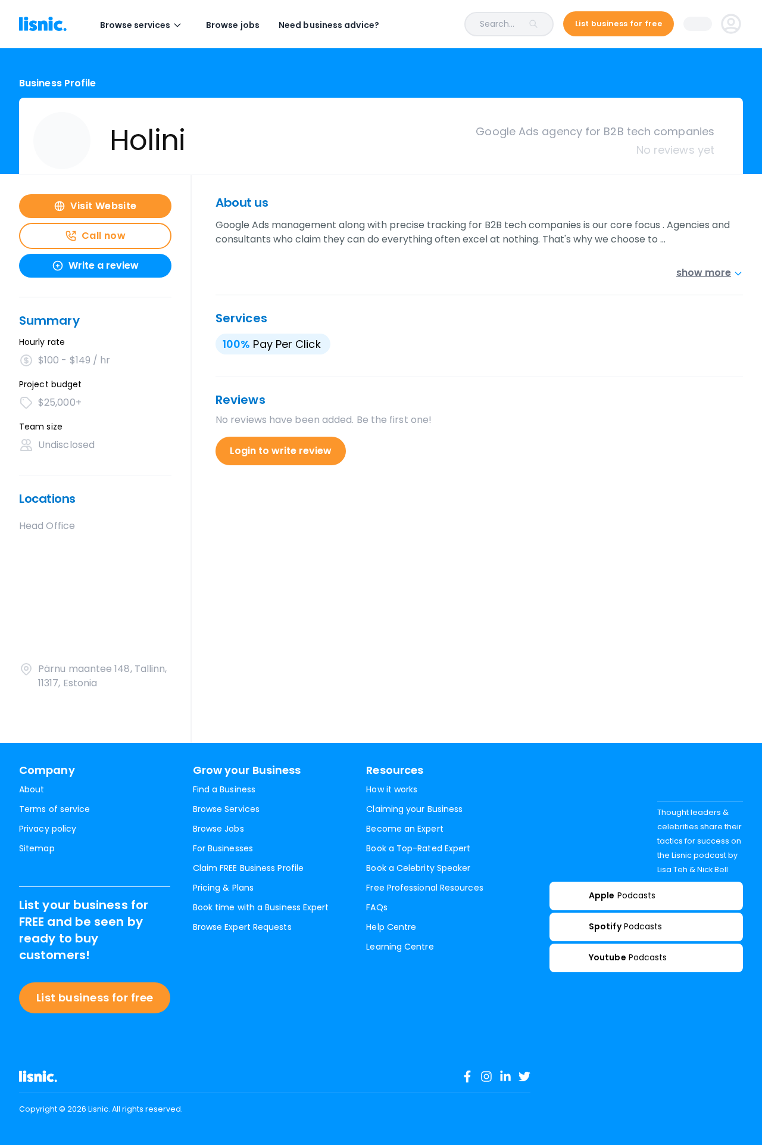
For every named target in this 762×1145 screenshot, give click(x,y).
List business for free (95, 997)
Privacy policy (47, 829)
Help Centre (391, 927)
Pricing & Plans (223, 888)
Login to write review (281, 451)
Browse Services (226, 809)
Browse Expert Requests (242, 927)
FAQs (376, 907)
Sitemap (37, 848)
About (31, 789)
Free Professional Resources (424, 888)
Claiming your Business (414, 809)
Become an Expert (404, 829)
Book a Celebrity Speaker (418, 868)
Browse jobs (233, 25)
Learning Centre (399, 947)
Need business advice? (329, 25)
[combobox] (476, 24)
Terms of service (54, 809)
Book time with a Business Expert (261, 907)
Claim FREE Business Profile (248, 868)
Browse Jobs (218, 829)
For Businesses (223, 848)
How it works (391, 789)
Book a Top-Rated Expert (418, 848)
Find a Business (224, 789)
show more (703, 272)
